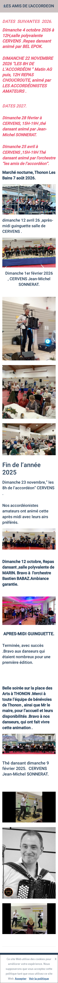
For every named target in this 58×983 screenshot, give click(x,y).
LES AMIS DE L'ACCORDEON (29, 6)
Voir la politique (39, 978)
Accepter (20, 978)
